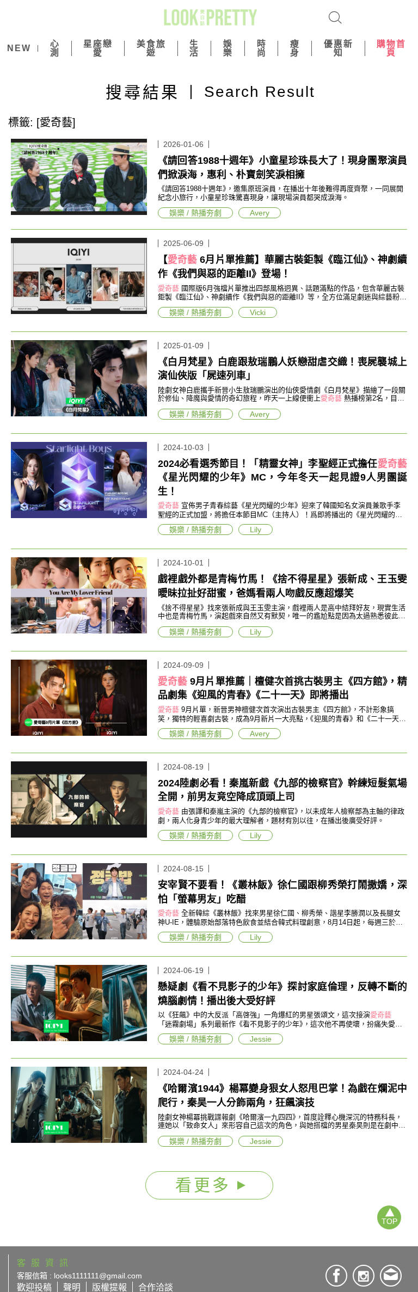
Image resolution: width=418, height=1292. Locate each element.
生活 (194, 48)
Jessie (261, 1039)
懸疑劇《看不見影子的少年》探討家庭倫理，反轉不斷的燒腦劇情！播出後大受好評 (282, 993)
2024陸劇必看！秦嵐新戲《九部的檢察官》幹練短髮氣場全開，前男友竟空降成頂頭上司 (282, 790)
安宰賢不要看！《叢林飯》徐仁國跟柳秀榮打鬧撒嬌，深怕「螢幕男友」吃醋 (282, 892)
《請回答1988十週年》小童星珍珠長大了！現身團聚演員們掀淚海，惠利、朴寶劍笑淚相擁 (282, 167)
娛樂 (228, 48)
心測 (55, 48)
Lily (255, 529)
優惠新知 (338, 48)
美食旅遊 (151, 48)
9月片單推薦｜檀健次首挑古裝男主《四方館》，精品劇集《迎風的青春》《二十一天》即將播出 (282, 688)
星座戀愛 (98, 48)
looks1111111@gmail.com (98, 1275)
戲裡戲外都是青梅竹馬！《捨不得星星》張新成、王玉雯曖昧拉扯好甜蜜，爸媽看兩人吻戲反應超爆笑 (282, 586)
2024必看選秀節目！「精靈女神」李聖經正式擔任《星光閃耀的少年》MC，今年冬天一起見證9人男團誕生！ (282, 477)
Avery (259, 213)
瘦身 (295, 48)
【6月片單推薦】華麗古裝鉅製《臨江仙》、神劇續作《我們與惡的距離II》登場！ (282, 266)
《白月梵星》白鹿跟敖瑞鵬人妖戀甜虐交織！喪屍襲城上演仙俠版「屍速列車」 (282, 369)
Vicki (258, 312)
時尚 (262, 48)
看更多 (206, 1185)
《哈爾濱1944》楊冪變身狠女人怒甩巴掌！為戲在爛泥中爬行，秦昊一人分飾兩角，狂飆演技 (282, 1095)
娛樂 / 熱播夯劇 (195, 212)
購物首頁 (391, 48)
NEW (19, 48)
